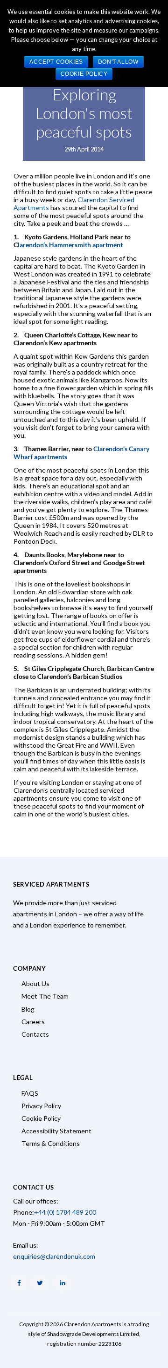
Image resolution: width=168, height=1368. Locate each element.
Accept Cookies (56, 62)
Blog (28, 1009)
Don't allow (118, 62)
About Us (35, 983)
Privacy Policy (41, 1106)
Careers (33, 1022)
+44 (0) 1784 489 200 (65, 1212)
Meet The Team (45, 996)
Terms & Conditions (50, 1143)
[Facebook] (19, 1283)
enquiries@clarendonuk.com (54, 1256)
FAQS (29, 1093)
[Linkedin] (62, 1283)
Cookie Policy (41, 1118)
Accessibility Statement (56, 1131)
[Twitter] (39, 1283)
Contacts (35, 1034)
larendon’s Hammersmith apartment (70, 245)
